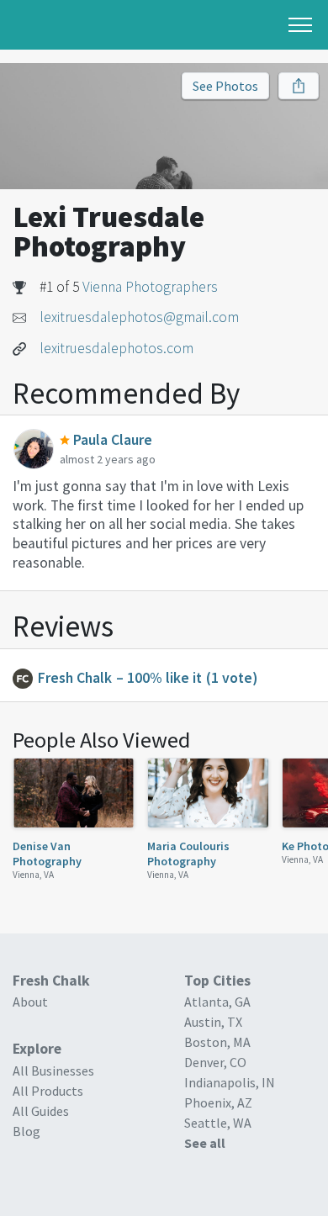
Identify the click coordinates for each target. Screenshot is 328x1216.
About (30, 1001)
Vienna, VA (33, 874)
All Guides (41, 1110)
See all (204, 1142)
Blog (26, 1131)
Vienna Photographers (150, 287)
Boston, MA (217, 1042)
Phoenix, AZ (218, 1102)
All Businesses (53, 1070)
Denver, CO (215, 1062)
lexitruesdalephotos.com (116, 348)
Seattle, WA (217, 1122)
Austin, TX (213, 1021)
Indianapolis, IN (229, 1082)
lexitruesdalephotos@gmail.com (139, 317)
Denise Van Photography (47, 853)
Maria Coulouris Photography (188, 853)
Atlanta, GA (217, 1001)
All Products (48, 1090)
